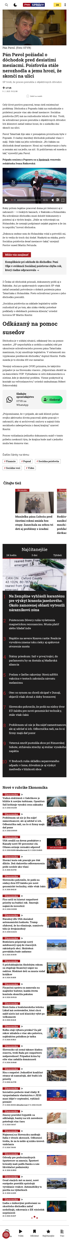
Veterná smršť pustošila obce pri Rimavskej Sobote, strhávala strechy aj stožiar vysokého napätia (37, 747)
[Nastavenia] (58, 200)
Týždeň (57, 555)
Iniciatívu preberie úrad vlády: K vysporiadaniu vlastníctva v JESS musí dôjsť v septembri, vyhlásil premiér (22, 1096)
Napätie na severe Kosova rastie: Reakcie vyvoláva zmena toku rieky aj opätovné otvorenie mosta (35, 642)
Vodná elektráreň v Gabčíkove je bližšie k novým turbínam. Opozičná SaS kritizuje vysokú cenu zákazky (23, 801)
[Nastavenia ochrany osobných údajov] (6, 1235)
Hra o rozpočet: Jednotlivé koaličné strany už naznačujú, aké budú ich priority (23, 1076)
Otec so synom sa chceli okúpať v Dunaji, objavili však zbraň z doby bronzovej (34, 695)
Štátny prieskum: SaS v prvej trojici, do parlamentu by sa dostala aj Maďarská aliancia (33, 660)
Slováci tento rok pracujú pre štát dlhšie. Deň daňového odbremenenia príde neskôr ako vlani (24, 863)
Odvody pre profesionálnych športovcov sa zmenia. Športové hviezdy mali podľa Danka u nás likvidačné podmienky (21, 1162)
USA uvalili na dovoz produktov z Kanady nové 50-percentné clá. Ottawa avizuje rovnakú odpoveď (22, 844)
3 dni (34, 555)
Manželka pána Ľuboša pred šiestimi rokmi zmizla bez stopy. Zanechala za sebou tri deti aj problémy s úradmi (34, 523)
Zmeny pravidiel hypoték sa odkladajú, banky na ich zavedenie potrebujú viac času (23, 1118)
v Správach (43, 159)
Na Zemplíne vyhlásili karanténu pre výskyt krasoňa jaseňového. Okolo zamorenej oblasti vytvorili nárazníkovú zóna (37, 603)
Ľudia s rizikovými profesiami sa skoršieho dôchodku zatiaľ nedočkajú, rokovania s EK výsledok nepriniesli (23, 1207)
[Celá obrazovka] (63, 200)
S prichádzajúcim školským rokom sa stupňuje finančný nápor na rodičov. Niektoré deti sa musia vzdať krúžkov (24, 969)
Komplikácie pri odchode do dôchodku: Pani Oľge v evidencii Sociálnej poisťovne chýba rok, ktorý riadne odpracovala (33, 266)
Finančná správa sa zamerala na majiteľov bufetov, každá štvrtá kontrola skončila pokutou (21, 991)
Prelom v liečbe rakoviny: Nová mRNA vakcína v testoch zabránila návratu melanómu (33, 678)
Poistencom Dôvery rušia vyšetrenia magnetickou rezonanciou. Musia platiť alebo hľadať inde (34, 624)
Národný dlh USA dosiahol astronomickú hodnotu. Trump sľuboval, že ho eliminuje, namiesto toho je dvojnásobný (23, 923)
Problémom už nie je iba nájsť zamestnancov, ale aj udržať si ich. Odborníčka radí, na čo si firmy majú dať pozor (37, 729)
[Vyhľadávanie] (6, 5)
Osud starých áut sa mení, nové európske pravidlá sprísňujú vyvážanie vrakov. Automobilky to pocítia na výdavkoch (22, 1185)
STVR (8, 87)
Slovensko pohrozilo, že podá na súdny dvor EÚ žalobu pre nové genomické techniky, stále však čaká (37, 711)
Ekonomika (11, 794)
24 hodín (11, 555)
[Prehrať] (6, 200)
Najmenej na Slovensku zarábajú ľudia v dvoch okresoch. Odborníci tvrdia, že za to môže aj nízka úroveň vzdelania (23, 1139)
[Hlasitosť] (53, 200)
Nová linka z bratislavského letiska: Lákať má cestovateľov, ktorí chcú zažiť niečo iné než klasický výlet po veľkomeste (24, 1011)
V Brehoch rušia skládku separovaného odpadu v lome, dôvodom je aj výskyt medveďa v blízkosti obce (34, 765)
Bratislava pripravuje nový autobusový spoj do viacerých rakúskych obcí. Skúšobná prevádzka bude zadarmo (19, 946)
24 (57, 4)
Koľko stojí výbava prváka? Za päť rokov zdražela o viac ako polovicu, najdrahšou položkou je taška (23, 1033)
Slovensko (22, 490)
